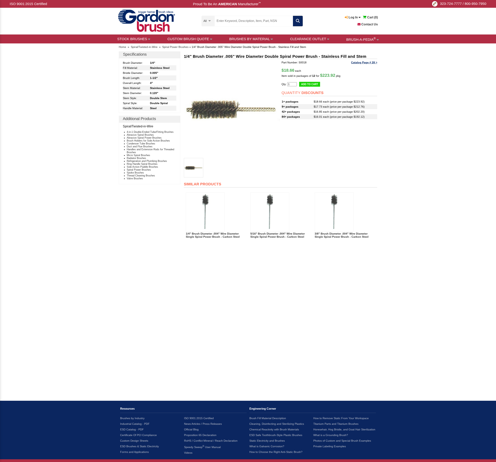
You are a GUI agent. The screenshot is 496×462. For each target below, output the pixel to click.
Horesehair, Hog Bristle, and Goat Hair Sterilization (344, 429)
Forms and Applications (134, 451)
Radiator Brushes (136, 158)
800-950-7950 (475, 4)
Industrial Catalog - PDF (135, 423)
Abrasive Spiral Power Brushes (144, 137)
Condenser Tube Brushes (141, 143)
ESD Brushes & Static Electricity (139, 446)
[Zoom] (232, 109)
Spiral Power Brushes (139, 169)
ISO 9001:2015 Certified (28, 4)
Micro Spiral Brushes (138, 155)
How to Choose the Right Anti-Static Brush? (275, 451)
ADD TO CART (309, 84)
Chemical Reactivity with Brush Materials (274, 429)
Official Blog (191, 429)
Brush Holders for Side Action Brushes (148, 140)
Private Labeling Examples (329, 446)
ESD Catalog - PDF (132, 429)
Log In (353, 17)
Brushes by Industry (132, 418)
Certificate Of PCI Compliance (138, 435)
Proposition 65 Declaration (200, 435)
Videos (188, 452)
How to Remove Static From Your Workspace (341, 418)
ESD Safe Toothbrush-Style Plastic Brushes (275, 435)
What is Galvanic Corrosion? (266, 446)
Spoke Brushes (135, 172)
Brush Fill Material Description (267, 418)
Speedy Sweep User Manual (202, 447)
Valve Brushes (135, 178)
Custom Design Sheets (134, 440)
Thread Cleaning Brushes (141, 175)
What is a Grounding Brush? (330, 435)
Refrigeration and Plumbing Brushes (147, 161)
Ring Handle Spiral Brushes (142, 163)
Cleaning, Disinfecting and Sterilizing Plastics (276, 423)
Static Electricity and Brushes (267, 440)
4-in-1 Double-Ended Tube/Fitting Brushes (150, 131)
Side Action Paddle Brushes (142, 166)
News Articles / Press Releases (203, 423)
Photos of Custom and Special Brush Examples (342, 440)
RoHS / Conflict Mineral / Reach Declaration (211, 440)
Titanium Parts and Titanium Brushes (335, 423)
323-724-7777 (451, 4)
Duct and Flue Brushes (139, 146)
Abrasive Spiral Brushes (140, 134)
